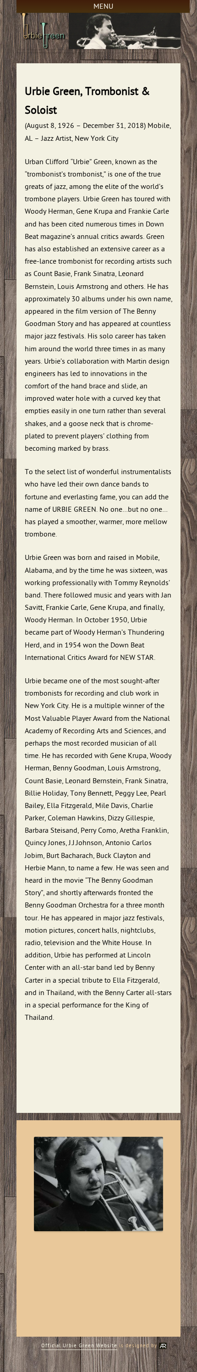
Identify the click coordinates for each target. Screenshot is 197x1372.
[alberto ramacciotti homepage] (163, 1346)
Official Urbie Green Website (79, 1346)
